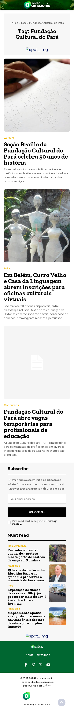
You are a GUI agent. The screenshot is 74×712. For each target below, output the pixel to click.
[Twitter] (41, 665)
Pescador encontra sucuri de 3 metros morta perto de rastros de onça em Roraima (26, 555)
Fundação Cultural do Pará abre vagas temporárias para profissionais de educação (33, 424)
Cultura (9, 138)
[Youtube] (48, 665)
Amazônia (14, 566)
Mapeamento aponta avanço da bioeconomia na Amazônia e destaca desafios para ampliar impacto (26, 620)
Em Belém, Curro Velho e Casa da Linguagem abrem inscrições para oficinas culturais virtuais (35, 287)
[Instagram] (33, 665)
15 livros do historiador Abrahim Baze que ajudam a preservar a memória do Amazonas (26, 575)
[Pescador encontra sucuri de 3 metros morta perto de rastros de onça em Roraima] (57, 553)
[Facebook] (25, 665)
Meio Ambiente (17, 546)
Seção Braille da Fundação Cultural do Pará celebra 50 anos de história (36, 153)
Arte (7, 268)
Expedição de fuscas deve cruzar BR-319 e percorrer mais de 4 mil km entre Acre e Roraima (27, 597)
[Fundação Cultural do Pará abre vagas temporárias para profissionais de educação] (37, 362)
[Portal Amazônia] (37, 5)
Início (14, 23)
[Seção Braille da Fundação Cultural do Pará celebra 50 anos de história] (37, 95)
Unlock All (37, 512)
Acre (10, 585)
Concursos (11, 405)
